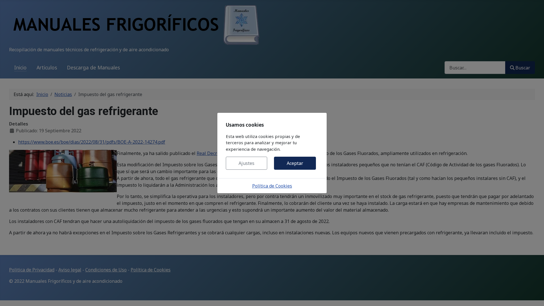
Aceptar (295, 163)
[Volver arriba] (534, 295)
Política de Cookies (272, 186)
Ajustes (246, 163)
